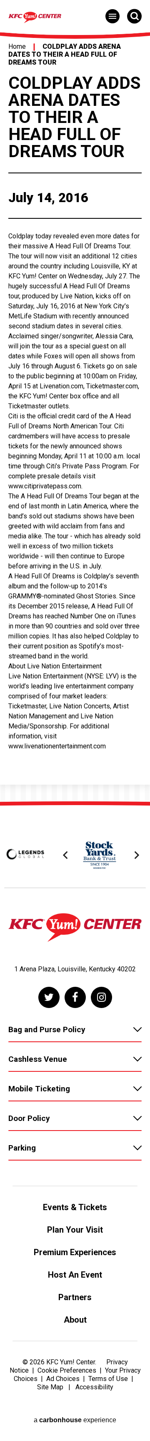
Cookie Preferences (67, 1370)
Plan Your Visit (75, 1230)
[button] (66, 855)
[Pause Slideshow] (135, 832)
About (75, 1320)
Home (17, 46)
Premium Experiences (75, 1252)
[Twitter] (49, 997)
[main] (75, 416)
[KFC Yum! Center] (75, 928)
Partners (75, 1297)
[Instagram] (101, 997)
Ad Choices (63, 1379)
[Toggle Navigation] (112, 16)
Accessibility (94, 1387)
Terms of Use (108, 1379)
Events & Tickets (75, 1207)
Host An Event (75, 1275)
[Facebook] (75, 997)
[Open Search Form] (134, 16)
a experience (75, 1419)
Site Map (50, 1387)
